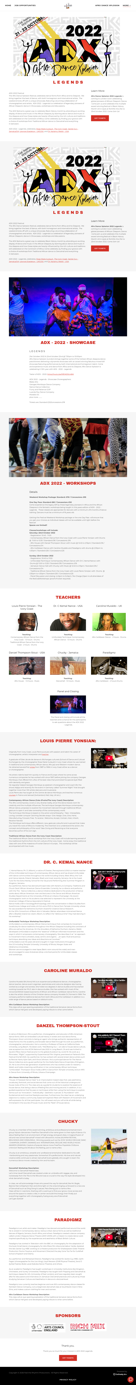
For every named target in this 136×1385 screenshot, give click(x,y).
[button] (127, 5)
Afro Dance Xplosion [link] (107, 5)
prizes (32, 767)
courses (12, 795)
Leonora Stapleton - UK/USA (32, 131)
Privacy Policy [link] (68, 1380)
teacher (45, 754)
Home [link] (8, 5)
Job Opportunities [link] (25, 5)
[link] (68, 5)
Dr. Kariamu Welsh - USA (58, 131)
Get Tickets (100, 118)
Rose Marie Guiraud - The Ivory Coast (51, 129)
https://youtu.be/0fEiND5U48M (60, 374)
